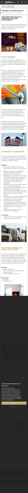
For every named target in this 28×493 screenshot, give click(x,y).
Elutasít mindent (14, 406)
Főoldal (3, 6)
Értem (14, 403)
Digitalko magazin (10, 6)
